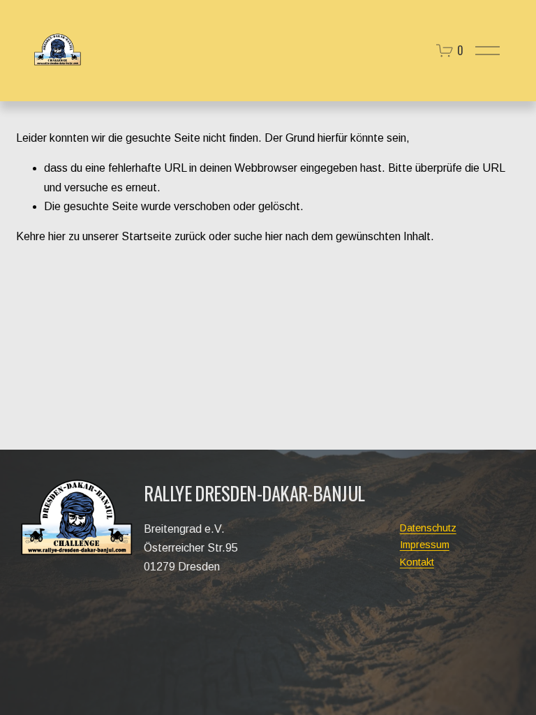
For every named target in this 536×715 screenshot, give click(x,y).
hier (57, 236)
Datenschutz (428, 527)
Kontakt (417, 562)
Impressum (424, 544)
